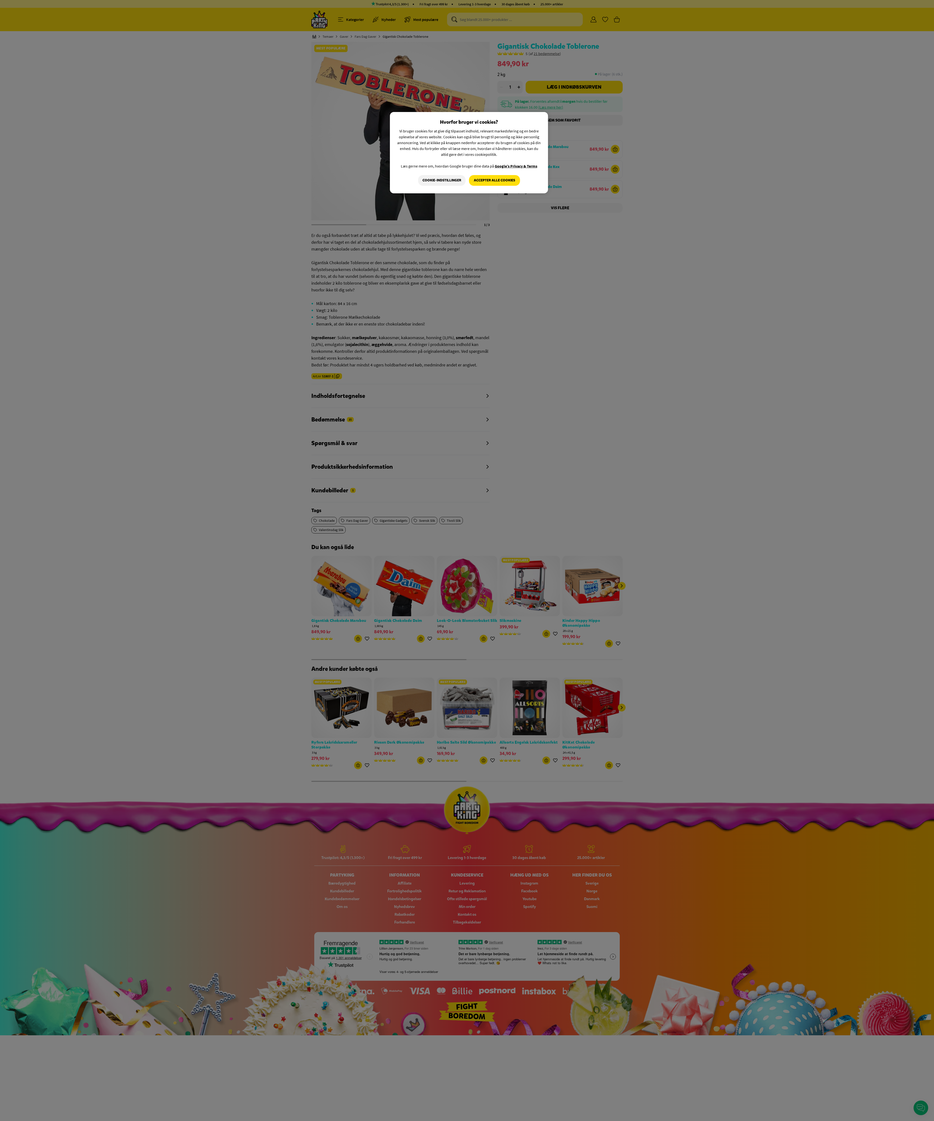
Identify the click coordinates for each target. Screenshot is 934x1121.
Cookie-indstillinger (441, 180)
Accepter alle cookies (494, 180)
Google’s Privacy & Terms (516, 166)
